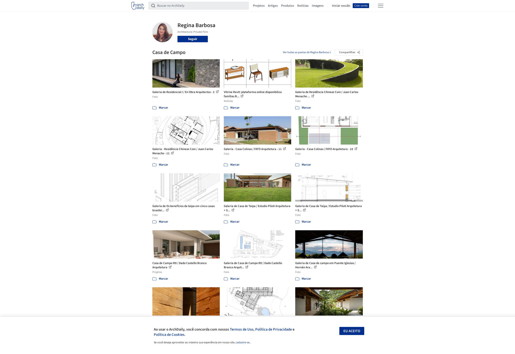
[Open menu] (380, 5)
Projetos (259, 5)
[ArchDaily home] (137, 6)
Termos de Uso (241, 329)
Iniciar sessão (341, 5)
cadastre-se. (243, 342)
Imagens (318, 5)
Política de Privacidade (273, 329)
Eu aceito (351, 331)
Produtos (287, 5)
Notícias (303, 5)
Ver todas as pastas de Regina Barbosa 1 (307, 52)
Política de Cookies (169, 334)
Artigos (273, 5)
